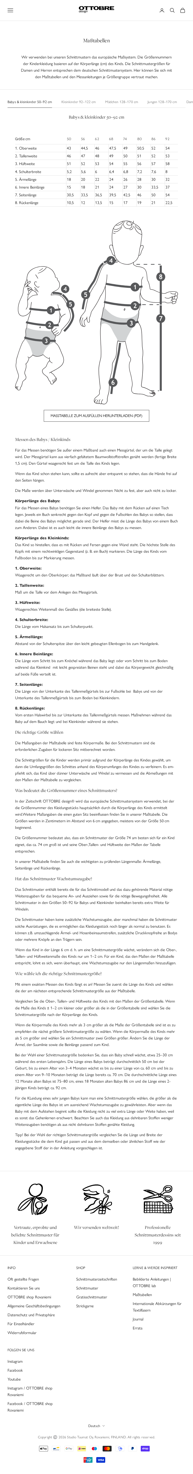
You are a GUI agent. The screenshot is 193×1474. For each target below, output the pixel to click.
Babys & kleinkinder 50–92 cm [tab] (30, 102)
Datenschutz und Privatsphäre (31, 1314)
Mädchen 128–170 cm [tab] (121, 102)
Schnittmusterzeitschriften (96, 1279)
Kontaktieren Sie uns (24, 1288)
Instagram (15, 1361)
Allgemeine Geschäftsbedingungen (34, 1306)
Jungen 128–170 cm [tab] (162, 102)
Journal (138, 1319)
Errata (137, 1328)
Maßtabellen (142, 1294)
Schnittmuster (87, 1288)
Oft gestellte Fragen (23, 1279)
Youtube (14, 1379)
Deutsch (94, 1426)
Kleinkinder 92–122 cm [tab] (78, 102)
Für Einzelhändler (21, 1323)
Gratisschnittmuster (91, 1297)
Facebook (15, 1370)
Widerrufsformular (22, 1332)
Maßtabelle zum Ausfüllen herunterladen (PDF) (96, 415)
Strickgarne (85, 1306)
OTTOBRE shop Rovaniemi (29, 1297)
